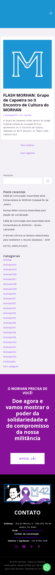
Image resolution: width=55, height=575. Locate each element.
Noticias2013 (9, 308)
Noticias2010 (9, 294)
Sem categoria (10, 366)
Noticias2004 (10, 264)
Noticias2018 (9, 332)
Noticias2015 (9, 318)
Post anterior (27, 145)
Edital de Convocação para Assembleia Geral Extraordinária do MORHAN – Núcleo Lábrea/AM (26, 225)
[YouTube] (24, 546)
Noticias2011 (11, 115)
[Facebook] (38, 546)
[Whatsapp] (47, 567)
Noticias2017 (9, 327)
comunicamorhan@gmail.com (27, 537)
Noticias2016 (9, 323)
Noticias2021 (9, 347)
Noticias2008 (10, 284)
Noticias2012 (9, 303)
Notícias (7, 260)
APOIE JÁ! (27, 458)
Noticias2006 (10, 274)
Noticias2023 (9, 356)
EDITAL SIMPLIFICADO (15, 246)
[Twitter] (31, 546)
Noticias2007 (10, 279)
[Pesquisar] (48, 181)
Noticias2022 (9, 352)
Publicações (9, 361)
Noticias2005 (10, 269)
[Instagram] (16, 546)
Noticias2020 (9, 342)
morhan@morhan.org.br (31, 530)
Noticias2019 (9, 337)
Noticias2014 (9, 313)
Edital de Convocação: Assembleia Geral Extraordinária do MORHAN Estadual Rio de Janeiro (25, 200)
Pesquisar (8, 175)
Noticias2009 (10, 289)
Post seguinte (27, 153)
